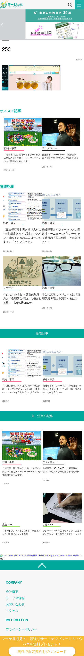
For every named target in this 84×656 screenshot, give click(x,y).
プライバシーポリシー (21, 629)
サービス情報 (15, 598)
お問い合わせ (15, 604)
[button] (2, 25)
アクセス (12, 610)
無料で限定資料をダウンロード (42, 651)
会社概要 (12, 591)
